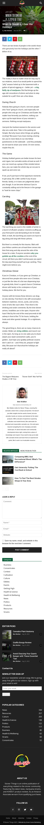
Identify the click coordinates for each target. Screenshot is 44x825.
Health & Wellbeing (12, 595)
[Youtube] (31, 809)
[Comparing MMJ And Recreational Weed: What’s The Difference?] (8, 459)
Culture (10, 20)
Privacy (36, 818)
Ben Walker (8, 30)
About (14, 818)
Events (6, 585)
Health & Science (11, 592)
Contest (7, 571)
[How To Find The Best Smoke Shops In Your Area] (8, 481)
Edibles (7, 581)
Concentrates (9, 568)
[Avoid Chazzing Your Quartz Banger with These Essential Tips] (6, 656)
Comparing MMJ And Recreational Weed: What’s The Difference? (28, 459)
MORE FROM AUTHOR (28, 451)
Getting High (9, 588)
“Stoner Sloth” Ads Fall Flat (32, 377)
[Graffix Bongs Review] (6, 645)
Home (8, 818)
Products (7, 605)
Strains (7, 612)
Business (7, 565)
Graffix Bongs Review (22, 642)
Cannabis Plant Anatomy (23, 631)
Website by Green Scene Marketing (30, 822)
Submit (6, 694)
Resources (8, 608)
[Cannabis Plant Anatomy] (6, 634)
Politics (7, 602)
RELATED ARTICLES (11, 451)
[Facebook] (13, 809)
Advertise (21, 818)
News (4, 20)
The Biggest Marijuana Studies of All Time (10, 378)
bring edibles (22, 331)
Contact (28, 818)
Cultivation (8, 575)
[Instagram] (19, 809)
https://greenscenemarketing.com (22, 404)
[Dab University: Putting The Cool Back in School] (8, 470)
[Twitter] (25, 809)
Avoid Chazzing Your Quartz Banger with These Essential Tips (25, 656)
